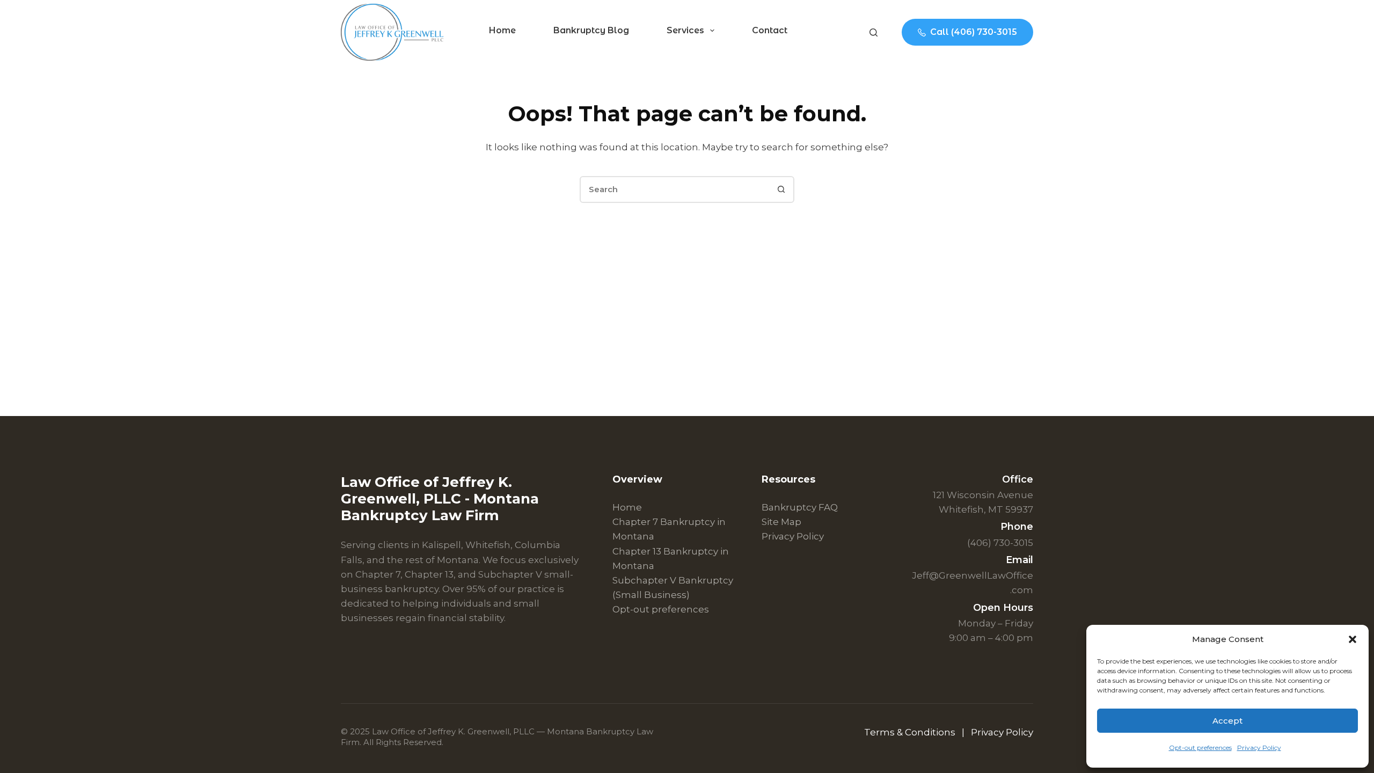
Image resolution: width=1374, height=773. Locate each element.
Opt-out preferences (1200, 747)
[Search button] (781, 189)
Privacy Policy (1259, 747)
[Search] (873, 32)
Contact (769, 30)
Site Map (781, 521)
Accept (1227, 721)
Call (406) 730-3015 (973, 32)
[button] (1352, 639)
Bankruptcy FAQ (800, 507)
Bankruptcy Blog (591, 30)
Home (502, 30)
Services (685, 30)
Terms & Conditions (911, 732)
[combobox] (675, 189)
